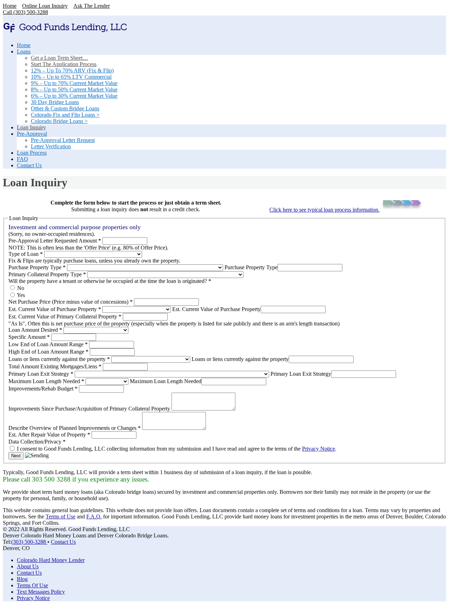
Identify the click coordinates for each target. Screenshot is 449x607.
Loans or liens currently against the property (59, 359)
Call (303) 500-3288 (25, 12)
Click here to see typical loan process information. (324, 210)
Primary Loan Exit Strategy (40, 374)
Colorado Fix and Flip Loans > (65, 115)
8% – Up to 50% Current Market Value (74, 89)
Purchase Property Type (37, 267)
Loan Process (32, 153)
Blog (22, 579)
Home (9, 6)
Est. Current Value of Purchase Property (54, 309)
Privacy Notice (318, 449)
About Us (28, 566)
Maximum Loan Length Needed (46, 381)
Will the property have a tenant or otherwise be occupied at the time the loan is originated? (109, 281)
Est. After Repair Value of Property (49, 435)
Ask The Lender (91, 6)
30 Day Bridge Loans (55, 102)
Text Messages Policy (41, 592)
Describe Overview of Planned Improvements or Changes (74, 428)
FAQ (22, 159)
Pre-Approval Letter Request (63, 140)
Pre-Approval (32, 134)
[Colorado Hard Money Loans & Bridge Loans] (65, 30)
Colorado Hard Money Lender (51, 560)
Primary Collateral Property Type (47, 274)
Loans (24, 51)
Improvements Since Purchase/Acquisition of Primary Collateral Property (90, 409)
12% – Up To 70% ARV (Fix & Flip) (72, 70)
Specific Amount (29, 337)
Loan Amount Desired (35, 330)
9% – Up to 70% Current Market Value (74, 83)
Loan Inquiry (31, 127)
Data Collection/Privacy (37, 442)
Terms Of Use (32, 585)
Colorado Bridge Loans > (59, 121)
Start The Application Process (63, 64)
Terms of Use (60, 516)
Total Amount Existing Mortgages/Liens (54, 366)
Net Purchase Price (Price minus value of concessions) (70, 302)
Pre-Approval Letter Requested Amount (54, 241)
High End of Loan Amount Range (48, 352)
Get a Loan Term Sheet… (59, 58)
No (20, 288)
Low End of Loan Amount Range (48, 344)
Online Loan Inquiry (45, 6)
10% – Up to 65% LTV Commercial (71, 77)
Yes (20, 295)
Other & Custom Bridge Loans (65, 108)
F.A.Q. (94, 516)
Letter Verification (51, 146)
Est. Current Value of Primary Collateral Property (64, 316)
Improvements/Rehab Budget (43, 389)
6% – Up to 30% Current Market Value (74, 96)
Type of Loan (25, 254)
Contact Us (29, 165)
